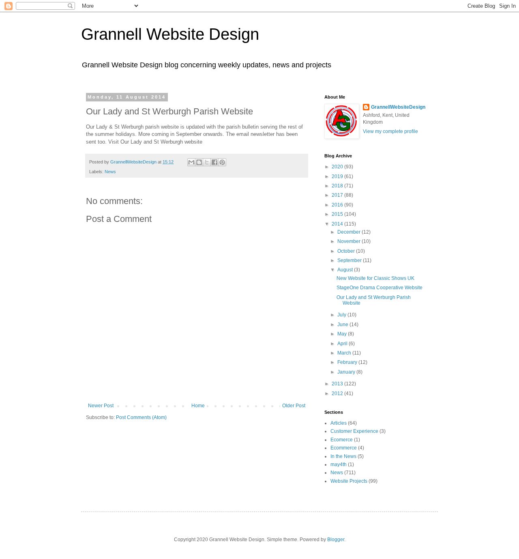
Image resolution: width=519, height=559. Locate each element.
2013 (338, 384)
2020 (338, 167)
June (343, 324)
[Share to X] (207, 162)
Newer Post (101, 405)
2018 (338, 186)
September (350, 260)
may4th (338, 464)
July (342, 315)
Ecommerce (343, 448)
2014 (338, 224)
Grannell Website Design (170, 34)
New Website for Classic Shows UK (375, 278)
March (344, 353)
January (346, 372)
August (345, 270)
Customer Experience (354, 431)
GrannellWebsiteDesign (398, 107)
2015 (338, 214)
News (110, 171)
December (349, 232)
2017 (338, 195)
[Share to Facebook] (214, 162)
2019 (338, 176)
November (349, 241)
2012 (338, 393)
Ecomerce (341, 440)
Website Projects (348, 481)
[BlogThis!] (199, 162)
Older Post (293, 405)
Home (198, 405)
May (342, 334)
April (343, 343)
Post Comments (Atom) (141, 417)
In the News (343, 456)
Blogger (335, 539)
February (347, 362)
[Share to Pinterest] (222, 162)
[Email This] (191, 162)
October (346, 251)
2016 (338, 205)
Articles (338, 423)
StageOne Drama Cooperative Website (379, 287)
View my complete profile (390, 131)
